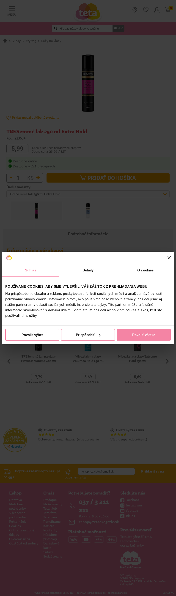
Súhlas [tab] (30, 270)
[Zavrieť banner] (169, 257)
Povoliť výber (32, 335)
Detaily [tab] (88, 270)
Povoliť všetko (143, 335)
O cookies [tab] (145, 270)
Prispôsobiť (85, 335)
